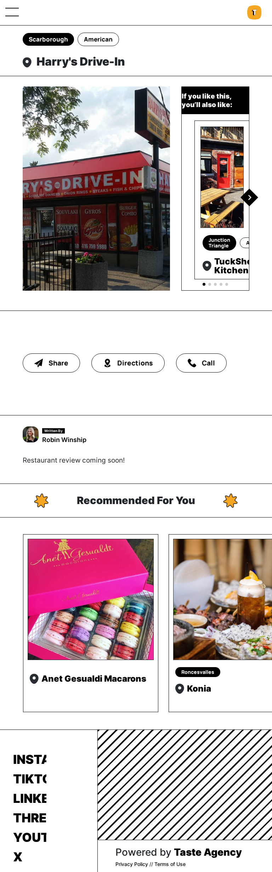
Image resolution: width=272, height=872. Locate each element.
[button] (249, 197)
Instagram (29, 759)
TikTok (29, 779)
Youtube (29, 837)
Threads (29, 818)
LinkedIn (29, 798)
